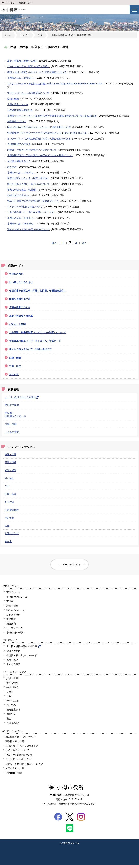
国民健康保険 (12, 509)
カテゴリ (24, 35)
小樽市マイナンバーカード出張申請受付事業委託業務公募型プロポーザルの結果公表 (52, 115)
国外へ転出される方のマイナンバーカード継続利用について (39, 127)
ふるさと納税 (13, 614)
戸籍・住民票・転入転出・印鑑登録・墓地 (71, 35)
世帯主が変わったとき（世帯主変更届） (28, 178)
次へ (84, 242)
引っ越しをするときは (21, 282)
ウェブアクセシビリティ (18, 759)
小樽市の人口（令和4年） (20, 218)
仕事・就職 (10, 493)
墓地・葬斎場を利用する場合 (22, 60)
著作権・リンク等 (14, 741)
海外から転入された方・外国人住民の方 (30, 349)
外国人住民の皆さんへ (19, 195)
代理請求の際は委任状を (20, 110)
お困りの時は (12, 533)
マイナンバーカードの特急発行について (28, 93)
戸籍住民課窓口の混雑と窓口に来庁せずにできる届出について (40, 155)
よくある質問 (12, 432)
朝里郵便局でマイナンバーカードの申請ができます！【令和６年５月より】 (47, 132)
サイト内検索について (17, 750)
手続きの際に (16, 273)
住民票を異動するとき (19, 161)
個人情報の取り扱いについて (20, 736)
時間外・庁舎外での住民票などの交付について (32, 149)
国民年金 (9, 517)
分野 (40, 35)
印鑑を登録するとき (19, 298)
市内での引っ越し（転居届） (22, 189)
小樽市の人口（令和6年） (20, 77)
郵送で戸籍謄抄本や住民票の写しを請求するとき (33, 200)
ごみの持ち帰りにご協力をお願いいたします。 (32, 212)
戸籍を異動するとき (17, 104)
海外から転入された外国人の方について (28, 229)
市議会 (9, 601)
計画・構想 (12, 605)
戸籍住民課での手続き (19, 144)
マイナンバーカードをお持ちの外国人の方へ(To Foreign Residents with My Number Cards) (55, 83)
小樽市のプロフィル (17, 596)
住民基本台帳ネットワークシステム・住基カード (35, 340)
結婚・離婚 (13, 98)
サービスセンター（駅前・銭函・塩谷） (28, 66)
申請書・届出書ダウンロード (15, 414)
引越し (9, 691)
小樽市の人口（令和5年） (20, 172)
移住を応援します (15, 610)
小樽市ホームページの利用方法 (21, 745)
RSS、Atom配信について (19, 754)
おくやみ (12, 166)
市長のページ (13, 592)
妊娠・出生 (15, 366)
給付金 (8, 541)
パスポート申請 (17, 324)
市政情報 (11, 619)
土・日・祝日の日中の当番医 (20, 397)
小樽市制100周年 (15, 632)
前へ (54, 242)
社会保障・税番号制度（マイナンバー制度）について (37, 332)
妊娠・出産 (10, 454)
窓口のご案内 (12, 405)
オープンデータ (14, 628)
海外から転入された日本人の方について (28, 183)
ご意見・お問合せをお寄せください (24, 763)
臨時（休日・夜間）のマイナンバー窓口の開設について (36, 72)
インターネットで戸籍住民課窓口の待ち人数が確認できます (39, 138)
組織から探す (25, 2)
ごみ (7, 486)
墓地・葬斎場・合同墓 (21, 315)
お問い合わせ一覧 (14, 768)
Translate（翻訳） (14, 772)
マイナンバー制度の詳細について (25, 206)
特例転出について (16, 121)
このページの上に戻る (69, 564)
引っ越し (9, 478)
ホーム (8, 35)
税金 (7, 525)
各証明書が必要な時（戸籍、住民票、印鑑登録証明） (37, 290)
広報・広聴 (11, 424)
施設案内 (11, 623)
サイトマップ (8, 2)
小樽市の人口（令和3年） (20, 223)
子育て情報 (10, 462)
